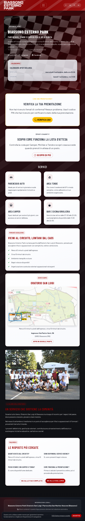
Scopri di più (43, 155)
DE (78, 5)
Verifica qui (44, 119)
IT (66, 5)
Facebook (37, 55)
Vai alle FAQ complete (32, 481)
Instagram (24, 55)
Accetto (76, 516)
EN (70, 5)
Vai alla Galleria (55, 481)
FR (74, 5)
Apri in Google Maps (42, 341)
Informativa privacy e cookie (61, 516)
